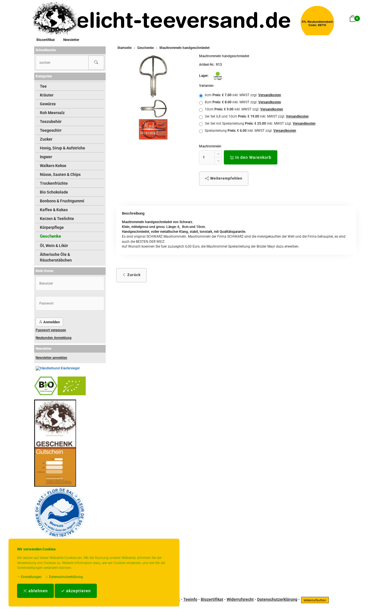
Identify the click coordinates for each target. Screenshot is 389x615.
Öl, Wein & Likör (54, 245)
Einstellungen (31, 577)
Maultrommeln (210, 146)
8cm (243, 102)
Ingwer (46, 157)
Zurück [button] (133, 275)
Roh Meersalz (52, 112)
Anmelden (51, 322)
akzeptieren (78, 591)
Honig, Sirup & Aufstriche (62, 148)
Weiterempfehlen (225, 178)
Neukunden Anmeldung (53, 338)
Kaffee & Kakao (54, 209)
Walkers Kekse (53, 165)
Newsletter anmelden (51, 358)
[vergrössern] (153, 97)
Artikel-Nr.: (207, 65)
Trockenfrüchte (54, 183)
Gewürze (48, 104)
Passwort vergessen (51, 330)
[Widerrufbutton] (315, 599)
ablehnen (37, 591)
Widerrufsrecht (240, 599)
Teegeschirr (51, 130)
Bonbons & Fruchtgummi (62, 201)
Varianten (206, 86)
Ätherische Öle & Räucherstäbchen (56, 257)
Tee (43, 86)
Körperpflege (52, 227)
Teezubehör (51, 121)
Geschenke (50, 236)
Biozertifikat (45, 40)
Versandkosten (269, 95)
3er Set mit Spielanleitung (260, 124)
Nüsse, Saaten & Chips (60, 174)
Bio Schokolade (54, 192)
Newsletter (71, 40)
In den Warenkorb (252, 157)
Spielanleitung (250, 131)
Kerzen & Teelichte (57, 218)
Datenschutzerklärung (65, 577)
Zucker (46, 139)
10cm (244, 109)
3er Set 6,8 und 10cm (257, 116)
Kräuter (47, 95)
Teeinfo (190, 599)
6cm (243, 95)
